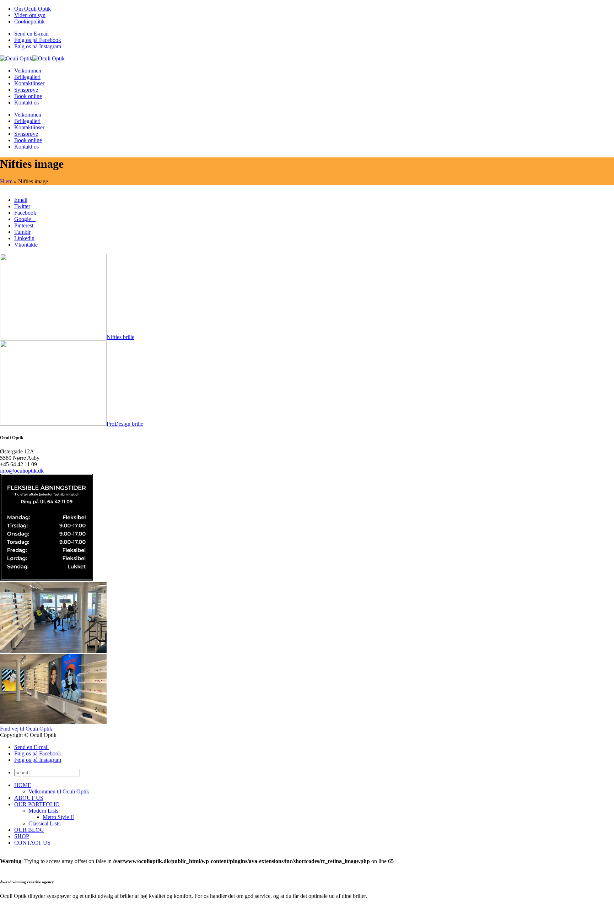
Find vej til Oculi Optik (26, 729)
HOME (22, 785)
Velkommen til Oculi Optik (58, 791)
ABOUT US (28, 798)
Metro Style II (58, 817)
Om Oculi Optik (32, 9)
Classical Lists (44, 823)
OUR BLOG (29, 830)
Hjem (6, 181)
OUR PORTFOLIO (37, 804)
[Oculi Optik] (32, 58)
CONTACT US (32, 843)
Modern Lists (43, 811)
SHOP (21, 836)
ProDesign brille (125, 424)
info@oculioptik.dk (22, 471)
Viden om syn (29, 15)
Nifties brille (120, 337)
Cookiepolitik (29, 21)
